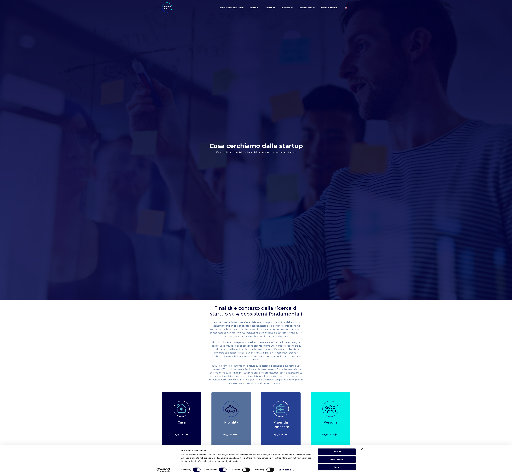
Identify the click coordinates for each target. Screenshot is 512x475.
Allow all (337, 451)
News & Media (329, 7)
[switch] (223, 470)
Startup (253, 7)
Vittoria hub (305, 7)
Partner (270, 7)
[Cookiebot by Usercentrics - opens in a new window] (163, 470)
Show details (285, 470)
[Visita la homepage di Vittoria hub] (167, 7)
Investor (285, 7)
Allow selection (337, 459)
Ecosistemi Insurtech (231, 7)
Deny (336, 467)
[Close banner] (362, 449)
